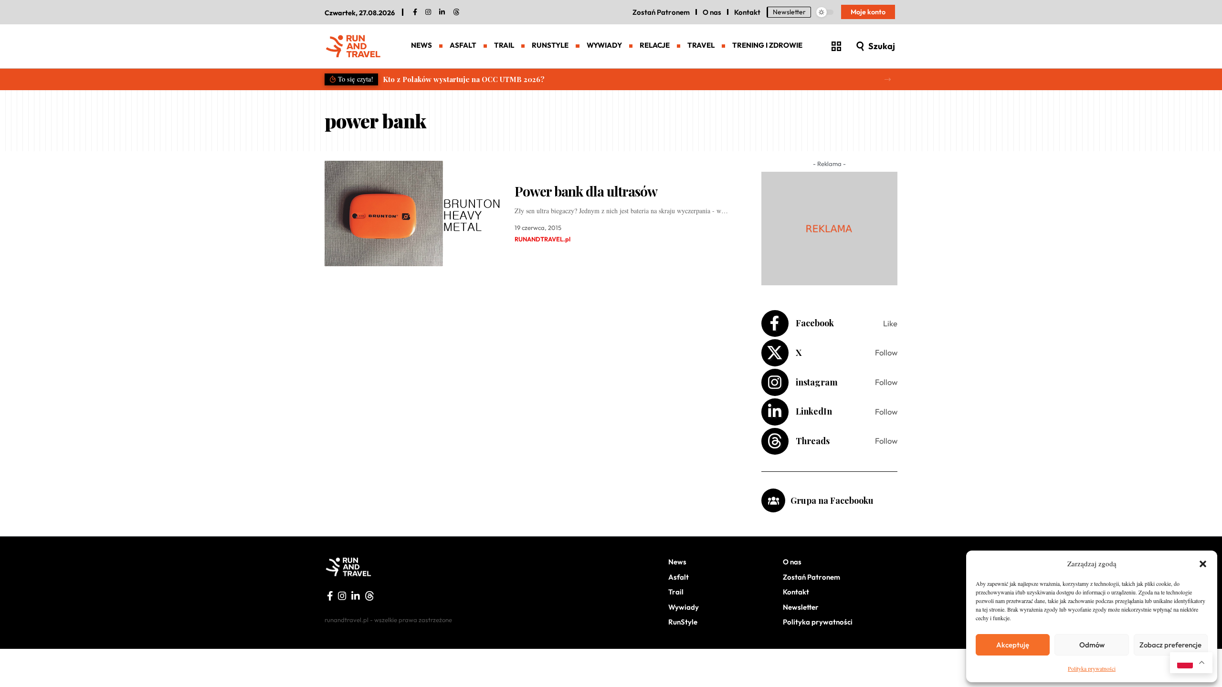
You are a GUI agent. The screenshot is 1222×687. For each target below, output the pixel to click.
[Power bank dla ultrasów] (412, 213)
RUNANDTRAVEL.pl (542, 239)
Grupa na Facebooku (832, 500)
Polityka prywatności (1092, 668)
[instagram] (428, 12)
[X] (829, 352)
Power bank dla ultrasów (586, 191)
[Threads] (456, 12)
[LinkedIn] (442, 12)
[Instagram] (829, 382)
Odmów (1092, 644)
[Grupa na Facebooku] (773, 500)
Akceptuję (1012, 644)
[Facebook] (415, 12)
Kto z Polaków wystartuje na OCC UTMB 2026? (464, 79)
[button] (1203, 564)
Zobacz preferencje (1170, 644)
